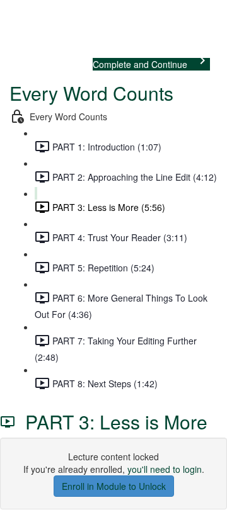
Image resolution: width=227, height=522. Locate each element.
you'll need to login (164, 469)
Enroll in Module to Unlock (114, 486)
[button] (7, 11)
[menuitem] (7, 29)
